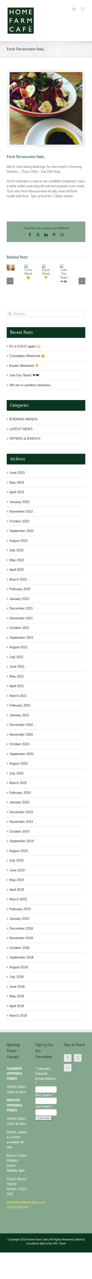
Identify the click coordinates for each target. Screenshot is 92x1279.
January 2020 (19, 802)
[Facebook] (67, 1058)
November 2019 (21, 821)
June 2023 (17, 472)
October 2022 (19, 521)
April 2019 (16, 889)
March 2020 (18, 783)
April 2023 (16, 492)
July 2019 (16, 860)
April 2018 (16, 1006)
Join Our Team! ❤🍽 (24, 375)
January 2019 (19, 918)
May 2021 (16, 676)
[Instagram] (78, 1058)
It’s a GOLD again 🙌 (25, 346)
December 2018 (21, 928)
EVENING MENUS (23, 419)
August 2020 (18, 763)
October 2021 (19, 628)
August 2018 (18, 967)
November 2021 (21, 618)
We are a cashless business (30, 385)
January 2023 (19, 502)
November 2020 (21, 734)
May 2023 (16, 482)
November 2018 (21, 938)
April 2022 (16, 569)
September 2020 (21, 754)
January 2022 (19, 599)
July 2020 (16, 773)
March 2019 (18, 899)
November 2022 (21, 511)
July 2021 (16, 657)
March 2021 (18, 696)
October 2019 (19, 831)
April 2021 (16, 686)
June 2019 (17, 870)
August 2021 (18, 647)
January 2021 (19, 715)
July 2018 (16, 977)
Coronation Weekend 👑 (25, 277)
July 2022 (16, 550)
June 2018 (17, 986)
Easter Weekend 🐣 (42, 277)
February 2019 (20, 909)
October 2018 (19, 948)
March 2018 (18, 1015)
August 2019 (18, 851)
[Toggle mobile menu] (83, 9)
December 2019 (21, 812)
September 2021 (21, 637)
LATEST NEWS (21, 429)
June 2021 (17, 666)
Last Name (44, 1106)
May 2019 (16, 880)
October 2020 (19, 744)
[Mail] (67, 1068)
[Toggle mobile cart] (74, 9)
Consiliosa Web (35, 1243)
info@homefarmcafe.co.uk (26, 1202)
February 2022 (20, 589)
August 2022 (18, 540)
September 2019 (21, 841)
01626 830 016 (17, 1207)
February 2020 (20, 792)
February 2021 (20, 705)
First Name (44, 1095)
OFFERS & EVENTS (24, 438)
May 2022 (16, 560)
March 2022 (18, 579)
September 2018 (21, 957)
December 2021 (21, 608)
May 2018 (16, 996)
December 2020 (21, 725)
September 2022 (21, 531)
